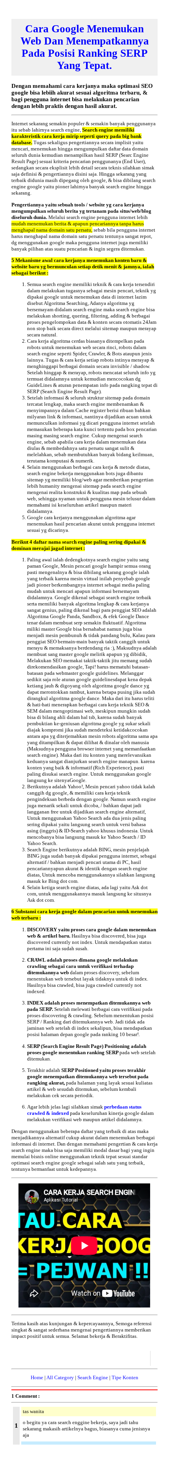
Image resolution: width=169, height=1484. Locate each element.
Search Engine (92, 1377)
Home (37, 1377)
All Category (60, 1377)
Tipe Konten (125, 1377)
